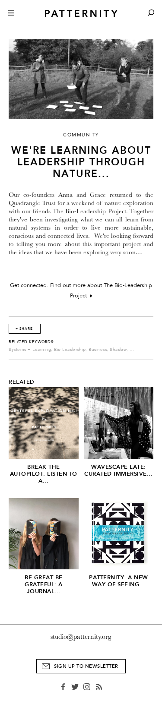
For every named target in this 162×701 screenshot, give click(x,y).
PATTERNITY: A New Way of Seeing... (118, 581)
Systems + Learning (30, 349)
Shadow (118, 349)
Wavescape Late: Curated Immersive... (118, 470)
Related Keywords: (32, 341)
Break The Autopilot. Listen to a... (43, 473)
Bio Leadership (70, 349)
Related (22, 382)
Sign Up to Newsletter (86, 666)
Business (98, 349)
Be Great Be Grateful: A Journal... (44, 584)
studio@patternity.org (81, 637)
